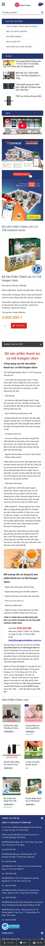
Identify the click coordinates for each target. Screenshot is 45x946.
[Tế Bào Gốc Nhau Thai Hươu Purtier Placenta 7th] (12, 713)
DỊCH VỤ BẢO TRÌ (13, 42)
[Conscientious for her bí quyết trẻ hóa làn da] (33, 713)
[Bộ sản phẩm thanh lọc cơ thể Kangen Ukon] (33, 786)
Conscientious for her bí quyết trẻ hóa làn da (33, 726)
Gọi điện (10, 943)
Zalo (24, 943)
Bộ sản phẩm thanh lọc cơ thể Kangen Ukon (33, 799)
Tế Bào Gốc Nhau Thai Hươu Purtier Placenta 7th (11, 726)
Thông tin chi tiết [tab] (13, 344)
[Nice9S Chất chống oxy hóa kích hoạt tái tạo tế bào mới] (12, 750)
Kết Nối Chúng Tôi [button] (11, 939)
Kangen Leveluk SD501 (23, 686)
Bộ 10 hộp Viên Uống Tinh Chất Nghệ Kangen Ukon (11, 799)
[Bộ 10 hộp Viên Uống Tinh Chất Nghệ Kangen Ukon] (12, 786)
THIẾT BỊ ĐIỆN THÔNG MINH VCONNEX (22, 26)
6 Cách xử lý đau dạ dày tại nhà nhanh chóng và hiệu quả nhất (32, 763)
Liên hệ (39, 943)
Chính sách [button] (7, 933)
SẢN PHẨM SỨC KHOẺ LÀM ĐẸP (19, 47)
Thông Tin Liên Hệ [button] (10, 818)
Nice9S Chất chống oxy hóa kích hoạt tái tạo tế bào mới (11, 763)
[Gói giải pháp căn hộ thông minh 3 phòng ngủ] (22, 200)
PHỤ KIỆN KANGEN (13, 36)
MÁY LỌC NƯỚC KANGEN (16, 31)
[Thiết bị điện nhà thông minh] (22, 159)
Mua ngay (20, 325)
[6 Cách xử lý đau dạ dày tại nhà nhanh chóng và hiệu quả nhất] (33, 750)
